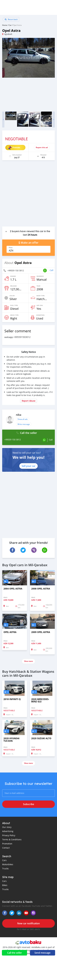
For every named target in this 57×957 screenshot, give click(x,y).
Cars (4, 860)
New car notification (28, 923)
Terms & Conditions (11, 839)
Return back (12, 19)
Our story (6, 827)
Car (10, 25)
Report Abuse (28, 400)
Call (51, 270)
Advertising (7, 831)
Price (10, 248)
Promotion (7, 843)
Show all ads (23, 419)
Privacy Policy (8, 835)
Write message (24, 424)
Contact (6, 847)
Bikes (4, 885)
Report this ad (42, 147)
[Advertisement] (28, 195)
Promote (16, 147)
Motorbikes (7, 864)
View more (28, 661)
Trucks (5, 868)
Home (4, 25)
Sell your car (28, 466)
